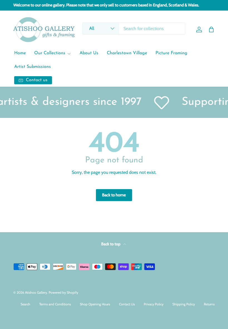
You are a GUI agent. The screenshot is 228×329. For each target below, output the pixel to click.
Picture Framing (171, 53)
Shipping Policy (183, 304)
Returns (209, 304)
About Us (89, 53)
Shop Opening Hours (95, 304)
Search (25, 304)
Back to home (114, 194)
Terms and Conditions (55, 304)
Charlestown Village (127, 53)
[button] (211, 29)
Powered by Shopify (63, 292)
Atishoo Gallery (36, 292)
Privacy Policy (153, 304)
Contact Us (127, 304)
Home (20, 53)
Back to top (111, 243)
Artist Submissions (32, 67)
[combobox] (134, 28)
